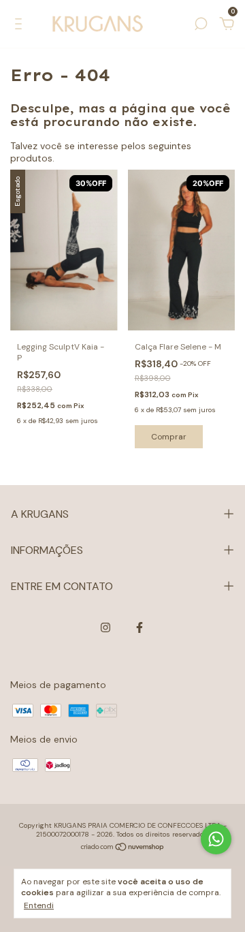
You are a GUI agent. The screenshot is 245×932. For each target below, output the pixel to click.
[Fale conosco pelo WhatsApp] (216, 839)
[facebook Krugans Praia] (139, 627)
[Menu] (20, 26)
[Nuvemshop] (122, 848)
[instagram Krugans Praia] (105, 627)
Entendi (39, 905)
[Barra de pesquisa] (201, 26)
